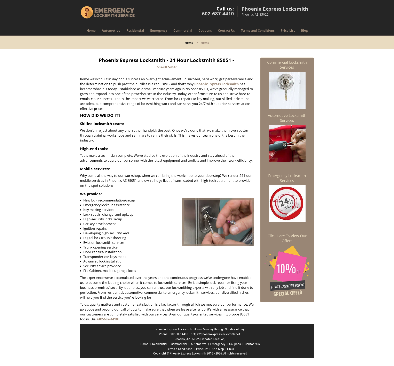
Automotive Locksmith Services (287, 118)
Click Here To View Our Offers (287, 238)
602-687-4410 (218, 13)
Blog (304, 30)
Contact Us (226, 30)
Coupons (205, 30)
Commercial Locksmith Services (287, 65)
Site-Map (218, 349)
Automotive (111, 30)
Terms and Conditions (258, 30)
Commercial (182, 30)
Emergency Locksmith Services (287, 178)
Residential (135, 30)
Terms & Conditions (179, 349)
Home (91, 30)
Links (230, 349)
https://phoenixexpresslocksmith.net (215, 334)
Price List (288, 30)
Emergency (158, 30)
